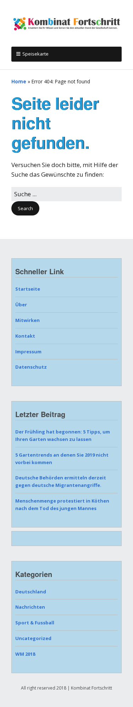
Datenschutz (31, 367)
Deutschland (30, 591)
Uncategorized (33, 638)
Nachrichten (30, 607)
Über (21, 304)
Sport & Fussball (34, 622)
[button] (25, 208)
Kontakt (25, 336)
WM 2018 (25, 654)
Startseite (27, 289)
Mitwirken (27, 320)
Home (18, 81)
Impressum (28, 351)
